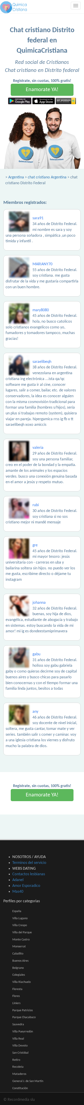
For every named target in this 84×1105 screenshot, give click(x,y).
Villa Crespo (19, 925)
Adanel (18, 880)
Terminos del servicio (29, 863)
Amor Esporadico (26, 886)
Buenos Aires (20, 961)
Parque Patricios (22, 1010)
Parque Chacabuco (24, 1017)
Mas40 (17, 892)
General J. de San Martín (27, 1081)
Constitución (20, 1088)
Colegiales (18, 975)
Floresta (17, 989)
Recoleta (18, 1067)
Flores (16, 996)
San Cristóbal (20, 1053)
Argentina (16, 177)
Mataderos (19, 1074)
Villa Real (18, 1038)
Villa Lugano (20, 918)
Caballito (17, 953)
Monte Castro (21, 939)
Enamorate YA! (42, 89)
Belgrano (18, 968)
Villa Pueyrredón (22, 1031)
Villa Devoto (20, 1045)
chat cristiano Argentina (47, 177)
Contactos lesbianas (28, 874)
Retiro (16, 1060)
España (16, 911)
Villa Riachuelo (21, 982)
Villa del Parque (22, 932)
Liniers (16, 1003)
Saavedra (18, 1024)
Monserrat (19, 946)
